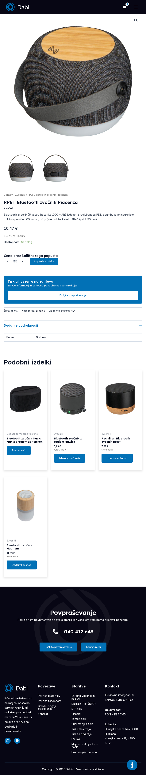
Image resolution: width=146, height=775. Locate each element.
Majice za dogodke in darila (84, 745)
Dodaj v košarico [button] (21, 565)
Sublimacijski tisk (82, 724)
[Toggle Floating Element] (132, 765)
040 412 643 (79, 631)
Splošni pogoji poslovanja (47, 707)
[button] (136, 20)
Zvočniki (20, 194)
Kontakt (43, 714)
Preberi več (18, 450)
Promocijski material (84, 752)
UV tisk (75, 739)
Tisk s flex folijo (81, 729)
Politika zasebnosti (50, 701)
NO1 (73, 310)
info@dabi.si (126, 695)
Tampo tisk (78, 719)
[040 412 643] (55, 631)
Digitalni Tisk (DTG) (83, 704)
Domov (8, 194)
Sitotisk (76, 714)
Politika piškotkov (49, 696)
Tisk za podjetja (81, 734)
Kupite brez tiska (44, 261)
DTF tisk (76, 709)
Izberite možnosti (69, 458)
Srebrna (41, 337)
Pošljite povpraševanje (73, 295)
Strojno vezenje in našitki (83, 697)
